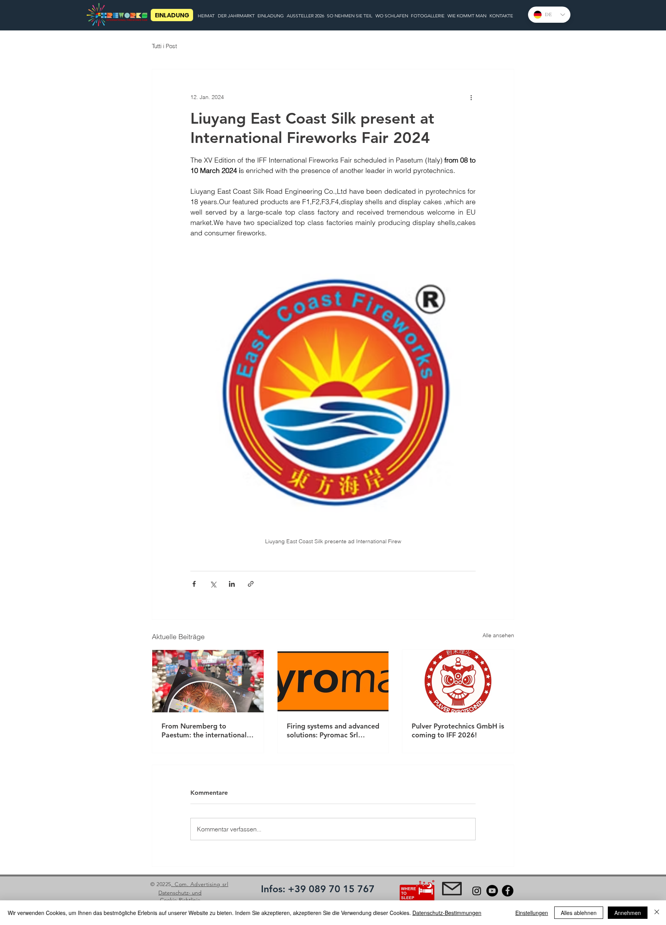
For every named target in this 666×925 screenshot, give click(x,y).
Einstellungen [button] (531, 913)
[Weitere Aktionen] (471, 97)
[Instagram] (477, 890)
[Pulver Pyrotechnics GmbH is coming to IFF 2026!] (458, 681)
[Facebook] (507, 890)
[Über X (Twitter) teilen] (213, 584)
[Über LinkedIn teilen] (231, 584)
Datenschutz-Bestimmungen (446, 913)
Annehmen (627, 913)
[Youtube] (492, 890)
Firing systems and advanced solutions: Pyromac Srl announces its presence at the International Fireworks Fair (333, 730)
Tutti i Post (164, 46)
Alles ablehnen (579, 913)
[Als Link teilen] (250, 584)
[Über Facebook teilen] (194, 584)
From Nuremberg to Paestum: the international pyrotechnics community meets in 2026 (204, 730)
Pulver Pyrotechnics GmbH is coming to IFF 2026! (458, 730)
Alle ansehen (498, 635)
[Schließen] (656, 913)
